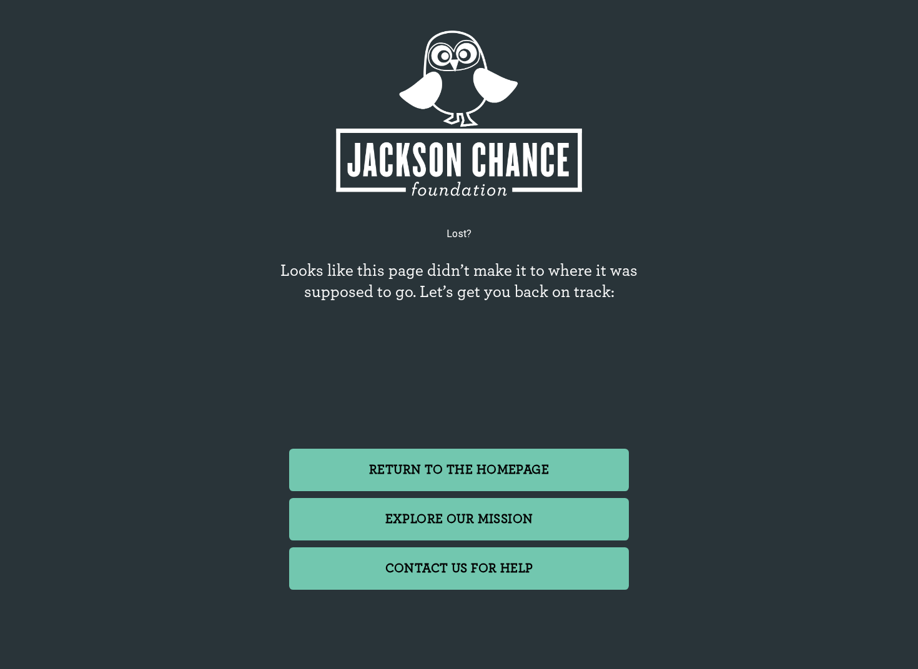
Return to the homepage (459, 470)
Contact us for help (459, 568)
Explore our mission (459, 519)
